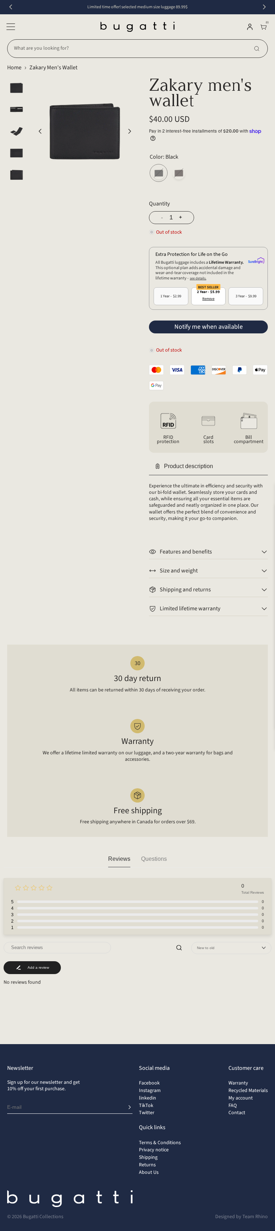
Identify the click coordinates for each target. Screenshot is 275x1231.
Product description (188, 466)
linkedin (147, 1098)
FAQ (232, 1105)
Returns (147, 1165)
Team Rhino (255, 1216)
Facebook (149, 1083)
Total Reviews (252, 892)
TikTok (146, 1105)
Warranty (238, 1083)
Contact (236, 1113)
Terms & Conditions (160, 1143)
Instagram (150, 1090)
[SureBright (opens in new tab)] (256, 260)
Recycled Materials (248, 1090)
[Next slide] (264, 7)
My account (240, 1098)
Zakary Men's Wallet (53, 67)
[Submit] (129, 1107)
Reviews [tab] (119, 859)
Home (14, 67)
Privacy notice (154, 1150)
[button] (10, 26)
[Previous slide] (10, 7)
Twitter (146, 1113)
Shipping (148, 1157)
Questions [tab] (154, 859)
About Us (149, 1172)
